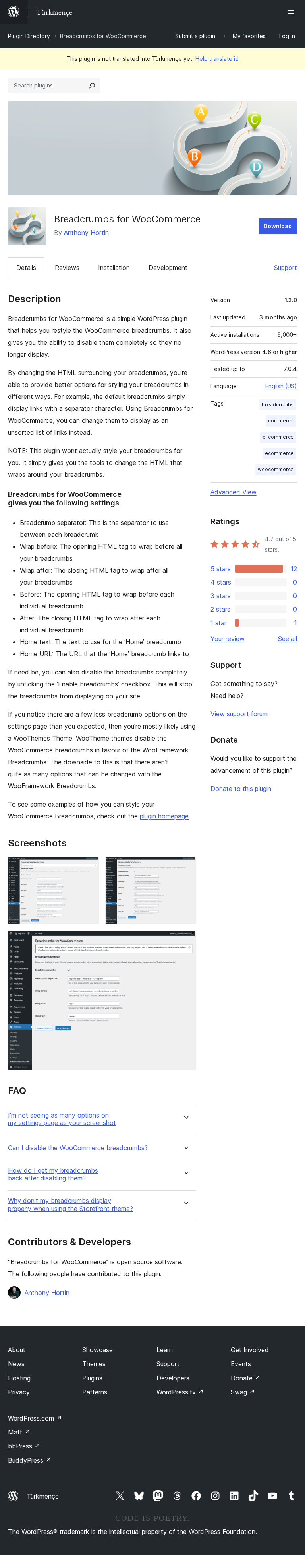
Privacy (19, 1392)
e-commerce (278, 437)
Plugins (92, 1378)
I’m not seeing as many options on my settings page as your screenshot (62, 1119)
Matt (19, 1432)
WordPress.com (35, 1418)
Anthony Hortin (86, 233)
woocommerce (276, 469)
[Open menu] (292, 12)
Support (285, 268)
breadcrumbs (278, 405)
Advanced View (233, 492)
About (16, 1350)
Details (26, 268)
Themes (94, 1364)
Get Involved (250, 1350)
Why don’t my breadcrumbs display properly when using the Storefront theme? (70, 1204)
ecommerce (279, 453)
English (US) (281, 386)
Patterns (94, 1392)
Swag (243, 1392)
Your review (227, 639)
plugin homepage (164, 816)
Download (278, 226)
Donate (246, 1378)
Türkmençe (43, 1496)
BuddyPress (29, 1460)
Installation (114, 268)
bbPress (24, 1446)
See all (287, 639)
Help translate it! (217, 58)
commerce (281, 421)
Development (168, 268)
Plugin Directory (29, 36)
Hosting (19, 1378)
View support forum (239, 714)
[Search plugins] (92, 85)
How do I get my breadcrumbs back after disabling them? (53, 1174)
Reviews (67, 268)
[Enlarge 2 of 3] (185, 868)
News (16, 1364)
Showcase (97, 1350)
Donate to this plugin (240, 789)
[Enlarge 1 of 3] (88, 868)
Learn (164, 1350)
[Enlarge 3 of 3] (185, 941)
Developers (172, 1378)
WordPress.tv (180, 1392)
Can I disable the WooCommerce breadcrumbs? (78, 1148)
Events (241, 1364)
